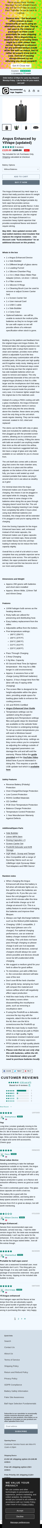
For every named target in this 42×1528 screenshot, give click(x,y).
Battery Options (8, 165)
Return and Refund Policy (16, 1372)
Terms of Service (12, 1360)
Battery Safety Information (16, 1391)
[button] (8, 147)
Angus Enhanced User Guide (20, 708)
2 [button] (18, 1319)
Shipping (6, 157)
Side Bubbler (12, 833)
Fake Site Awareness (14, 1397)
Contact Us (9, 1347)
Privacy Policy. (27, 1504)
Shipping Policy (11, 1366)
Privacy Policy (10, 1378)
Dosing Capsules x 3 (15, 840)
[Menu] (38, 90)
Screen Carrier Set (14, 843)
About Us (8, 1353)
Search (7, 1341)
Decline (19, 1516)
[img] (6, 1113)
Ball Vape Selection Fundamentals (20, 1403)
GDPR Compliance (13, 1385)
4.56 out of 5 (25, 1082)
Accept (20, 1511)
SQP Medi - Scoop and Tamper (20, 853)
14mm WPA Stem (14, 837)
